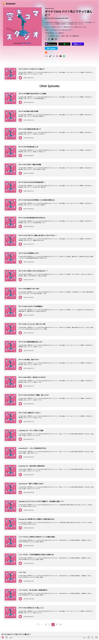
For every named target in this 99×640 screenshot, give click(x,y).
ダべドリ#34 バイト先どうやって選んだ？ (32, 69)
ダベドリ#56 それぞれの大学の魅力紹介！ (32, 182)
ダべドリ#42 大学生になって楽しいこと (31, 608)
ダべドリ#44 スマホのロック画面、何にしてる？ (34, 395)
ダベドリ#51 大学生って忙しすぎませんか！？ (33, 271)
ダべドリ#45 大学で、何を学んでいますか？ (32, 377)
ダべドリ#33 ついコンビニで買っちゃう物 (32, 324)
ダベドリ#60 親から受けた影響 (28, 111)
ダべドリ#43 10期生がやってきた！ (30, 413)
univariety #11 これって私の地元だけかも (32, 448)
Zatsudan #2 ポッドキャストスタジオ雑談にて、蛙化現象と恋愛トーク (41, 501)
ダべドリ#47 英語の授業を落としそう (30, 342)
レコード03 (22, 572)
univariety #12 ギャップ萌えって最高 (31, 430)
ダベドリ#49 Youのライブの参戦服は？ (31, 306)
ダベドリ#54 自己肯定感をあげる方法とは (32, 218)
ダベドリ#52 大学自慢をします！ (29, 253)
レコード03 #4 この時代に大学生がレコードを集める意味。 (37, 537)
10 (60, 624)
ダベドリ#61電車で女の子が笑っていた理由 (32, 94)
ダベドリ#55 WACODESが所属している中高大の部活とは (37, 200)
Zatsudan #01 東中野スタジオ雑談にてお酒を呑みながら (37, 519)
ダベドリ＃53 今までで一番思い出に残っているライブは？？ (38, 235)
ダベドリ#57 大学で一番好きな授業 (30, 164)
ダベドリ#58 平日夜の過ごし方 (28, 147)
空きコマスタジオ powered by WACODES (56, 18)
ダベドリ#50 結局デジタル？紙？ (29, 289)
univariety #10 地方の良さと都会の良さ (32, 466)
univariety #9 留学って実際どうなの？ (31, 484)
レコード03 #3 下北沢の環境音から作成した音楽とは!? (36, 555)
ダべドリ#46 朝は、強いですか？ (29, 359)
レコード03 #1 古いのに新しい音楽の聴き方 (33, 590)
